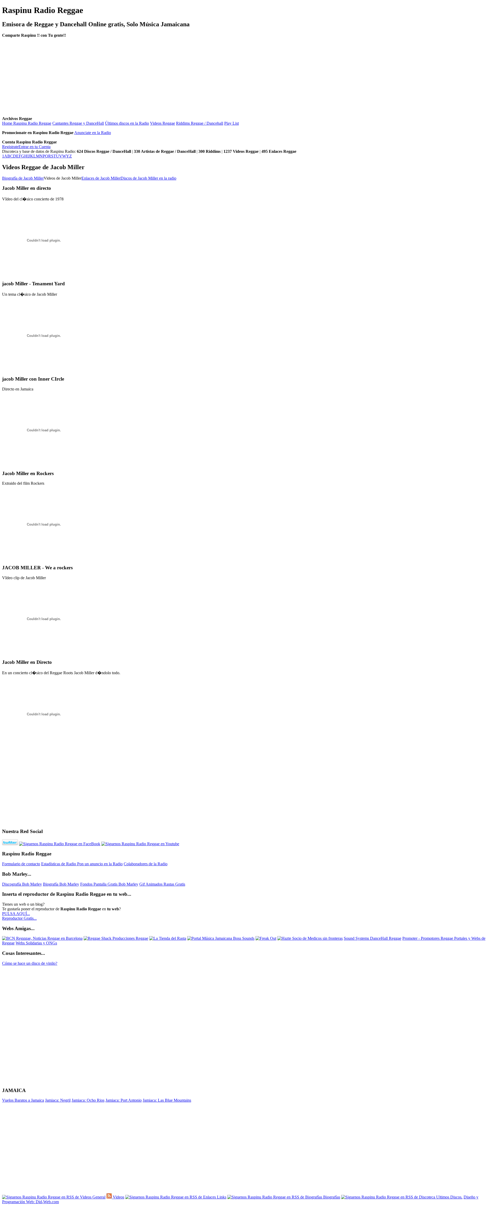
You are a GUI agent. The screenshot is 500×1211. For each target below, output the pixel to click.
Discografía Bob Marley (22, 884)
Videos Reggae (162, 123)
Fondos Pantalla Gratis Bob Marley (109, 884)
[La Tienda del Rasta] (167, 938)
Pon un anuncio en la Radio (100, 864)
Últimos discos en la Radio (127, 123)
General (98, 1197)
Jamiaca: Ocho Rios (88, 1100)
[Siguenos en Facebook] (59, 844)
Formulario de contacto (21, 864)
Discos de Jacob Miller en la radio (148, 178)
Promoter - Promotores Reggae (428, 938)
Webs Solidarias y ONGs (36, 943)
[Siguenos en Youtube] (140, 844)
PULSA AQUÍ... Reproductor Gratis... (19, 915)
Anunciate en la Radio (92, 132)
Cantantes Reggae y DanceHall (78, 123)
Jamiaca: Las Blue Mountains (167, 1100)
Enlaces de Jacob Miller (101, 178)
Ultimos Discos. (449, 1197)
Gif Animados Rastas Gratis (162, 884)
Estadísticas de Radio (59, 864)
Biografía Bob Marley (61, 884)
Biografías (331, 1197)
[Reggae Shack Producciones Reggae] (116, 938)
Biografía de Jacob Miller (23, 178)
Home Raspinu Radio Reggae (26, 123)
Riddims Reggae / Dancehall (199, 123)
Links (221, 1197)
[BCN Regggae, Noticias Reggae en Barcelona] (42, 938)
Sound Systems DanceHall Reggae (372, 938)
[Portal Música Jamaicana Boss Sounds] (220, 938)
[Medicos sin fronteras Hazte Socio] (310, 938)
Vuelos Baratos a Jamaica (23, 1100)
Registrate (10, 146)
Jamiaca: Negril (58, 1100)
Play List (231, 123)
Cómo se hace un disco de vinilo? (29, 963)
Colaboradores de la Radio (145, 864)
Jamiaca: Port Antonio (123, 1100)
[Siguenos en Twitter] (10, 844)
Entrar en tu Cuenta (34, 146)
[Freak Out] (265, 938)
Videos (118, 1197)
